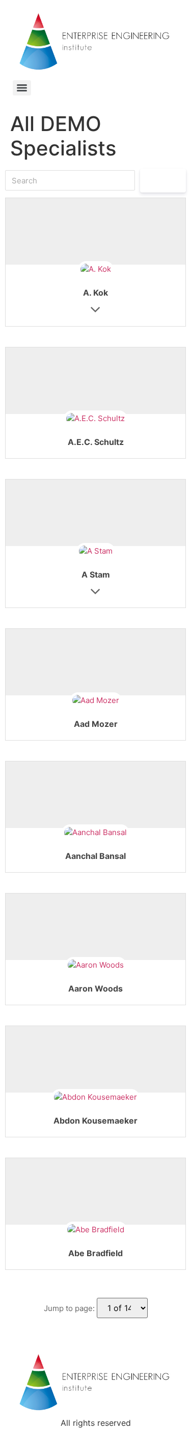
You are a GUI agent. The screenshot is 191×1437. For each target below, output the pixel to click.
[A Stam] (95, 551)
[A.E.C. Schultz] (95, 419)
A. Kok (95, 293)
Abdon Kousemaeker (95, 1120)
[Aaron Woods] (95, 965)
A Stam (95, 574)
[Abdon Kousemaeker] (95, 1098)
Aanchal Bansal (95, 856)
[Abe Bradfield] (96, 1230)
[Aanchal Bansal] (95, 833)
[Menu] (22, 87)
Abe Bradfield (95, 1253)
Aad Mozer (96, 724)
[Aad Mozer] (96, 701)
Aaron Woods (95, 988)
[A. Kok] (96, 270)
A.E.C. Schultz (96, 442)
